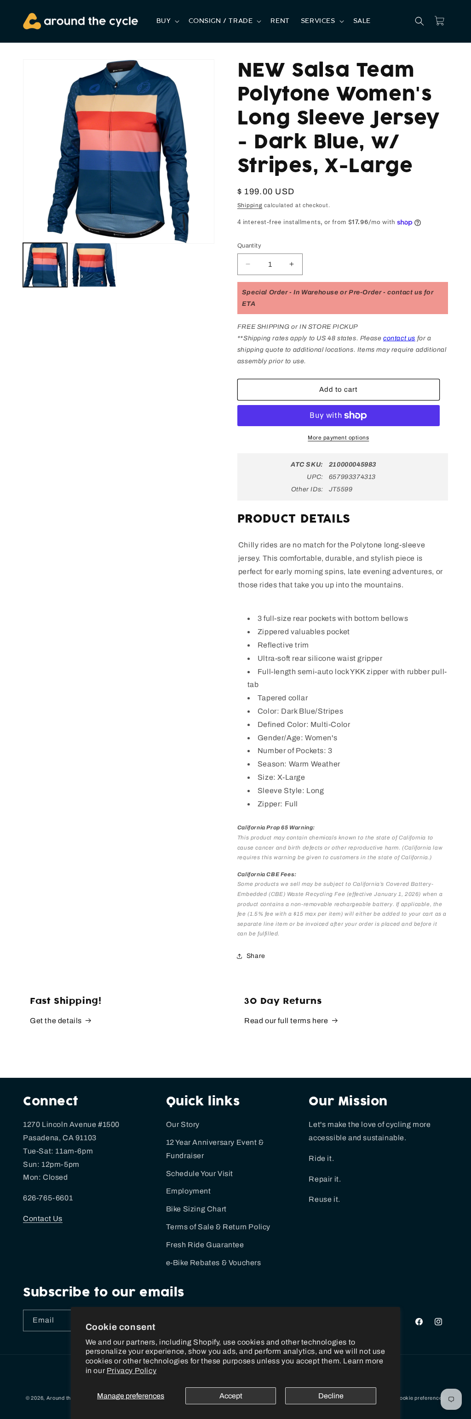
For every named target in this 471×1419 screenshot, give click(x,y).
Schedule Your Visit (199, 1173)
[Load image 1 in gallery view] (45, 265)
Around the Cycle (68, 1398)
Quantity (249, 245)
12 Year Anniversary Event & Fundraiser (215, 1149)
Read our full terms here (286, 1021)
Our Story (183, 1124)
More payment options (338, 437)
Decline (331, 1396)
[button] (167, 21)
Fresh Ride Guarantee (205, 1245)
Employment (188, 1191)
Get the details (56, 1021)
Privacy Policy (131, 1370)
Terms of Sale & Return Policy (218, 1227)
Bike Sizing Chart (196, 1209)
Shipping (250, 205)
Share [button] (256, 955)
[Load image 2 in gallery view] (94, 265)
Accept (230, 1396)
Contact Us (43, 1218)
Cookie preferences (420, 1398)
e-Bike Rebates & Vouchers (213, 1263)
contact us (399, 338)
